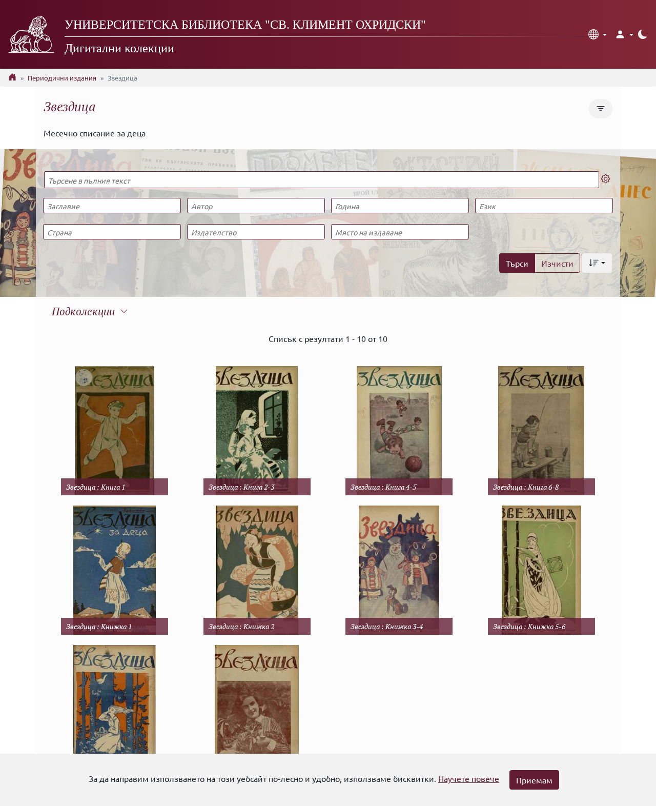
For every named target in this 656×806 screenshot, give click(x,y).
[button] (597, 34)
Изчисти (557, 263)
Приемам (534, 780)
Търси (517, 263)
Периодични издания (62, 77)
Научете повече (468, 778)
